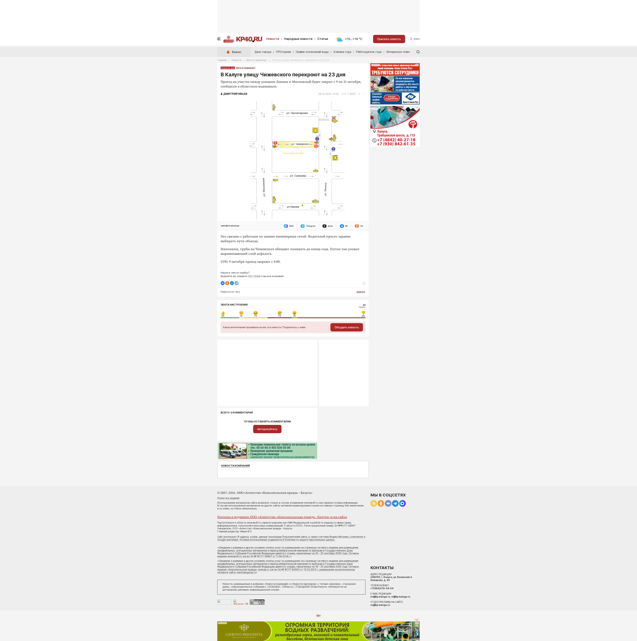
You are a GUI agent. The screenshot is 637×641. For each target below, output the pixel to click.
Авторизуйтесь (267, 429)
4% (294, 316)
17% (255, 316)
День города (263, 51)
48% (363, 316)
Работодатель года (369, 51)
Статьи (322, 38)
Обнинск (228, 41)
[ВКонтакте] (223, 283)
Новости (272, 38)
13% (222, 316)
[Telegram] (237, 283)
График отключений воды (312, 51)
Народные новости (298, 38)
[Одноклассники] (227, 283)
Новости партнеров (304, 583)
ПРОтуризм (283, 51)
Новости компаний (235, 465)
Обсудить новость (347, 327)
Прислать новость (389, 39)
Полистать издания (228, 498)
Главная (222, 60)
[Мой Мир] (232, 283)
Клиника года (342, 51)
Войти (417, 39)
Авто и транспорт (257, 60)
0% (241, 316)
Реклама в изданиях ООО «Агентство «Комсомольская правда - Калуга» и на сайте (282, 517)
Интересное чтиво (398, 51)
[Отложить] (359, 93)
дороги (361, 291)
